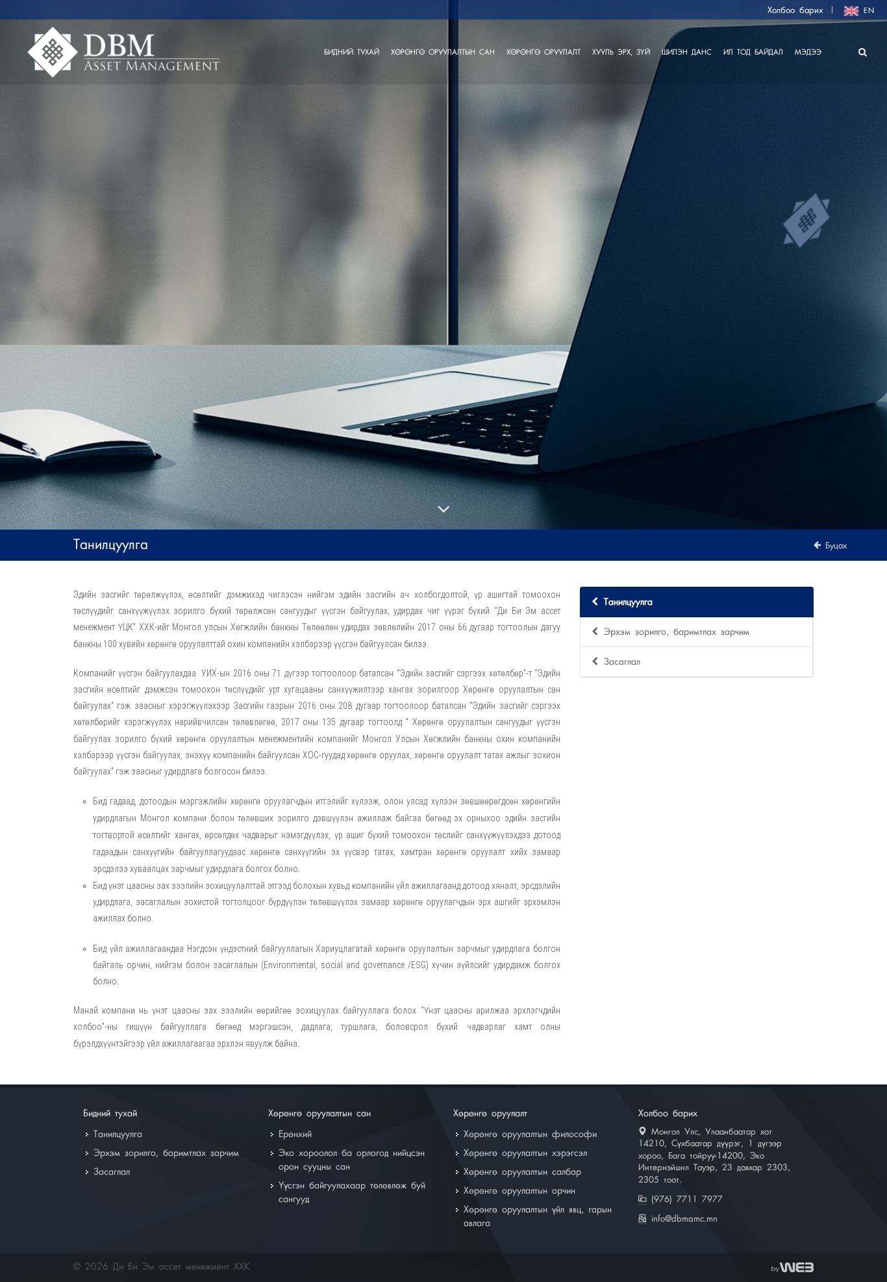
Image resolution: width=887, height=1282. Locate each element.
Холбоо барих (795, 10)
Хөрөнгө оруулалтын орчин (519, 1191)
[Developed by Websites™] (792, 1267)
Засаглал (622, 662)
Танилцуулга (628, 602)
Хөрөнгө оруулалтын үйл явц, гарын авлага (538, 1217)
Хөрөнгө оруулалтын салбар (522, 1172)
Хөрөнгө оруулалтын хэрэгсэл (525, 1153)
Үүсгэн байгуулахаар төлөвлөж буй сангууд (352, 1193)
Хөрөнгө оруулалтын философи (530, 1134)
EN (867, 11)
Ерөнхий (295, 1134)
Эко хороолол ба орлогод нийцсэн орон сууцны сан (352, 1160)
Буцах (834, 545)
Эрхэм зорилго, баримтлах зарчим (676, 632)
